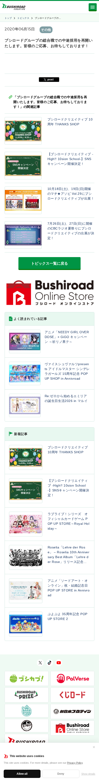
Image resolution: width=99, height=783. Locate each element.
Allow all (22, 773)
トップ (8, 18)
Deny (60, 773)
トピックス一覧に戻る (49, 263)
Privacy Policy (75, 762)
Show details (88, 773)
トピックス (23, 18)
